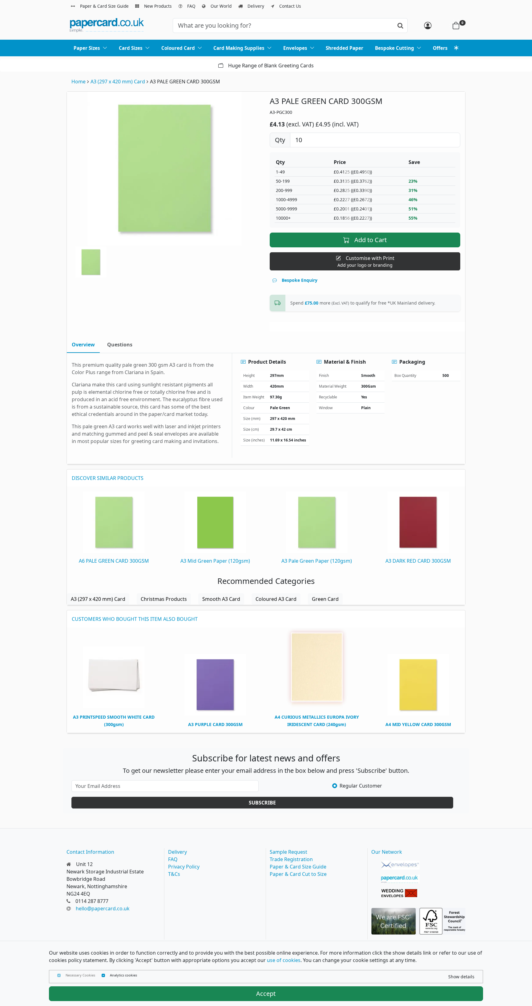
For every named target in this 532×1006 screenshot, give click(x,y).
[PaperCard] (400, 879)
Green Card (325, 599)
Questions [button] (119, 344)
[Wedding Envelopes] (400, 893)
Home (78, 81)
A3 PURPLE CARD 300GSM (215, 724)
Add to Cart (370, 240)
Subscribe (262, 802)
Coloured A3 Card (276, 599)
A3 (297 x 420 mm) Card (118, 81)
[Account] (427, 25)
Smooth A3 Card (221, 599)
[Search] (400, 25)
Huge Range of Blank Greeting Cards (80, 65)
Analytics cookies (123, 975)
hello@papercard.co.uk (103, 908)
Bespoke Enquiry (299, 280)
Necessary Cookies (80, 975)
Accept (266, 993)
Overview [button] (83, 344)
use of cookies (283, 960)
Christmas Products (164, 599)
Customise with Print (365, 261)
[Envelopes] (400, 865)
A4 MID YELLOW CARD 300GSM (418, 724)
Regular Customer (361, 785)
